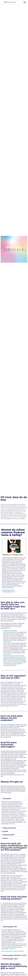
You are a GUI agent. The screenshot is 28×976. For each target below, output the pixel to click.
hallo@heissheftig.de (7, 587)
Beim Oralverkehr (5, 724)
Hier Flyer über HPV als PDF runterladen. (12, 951)
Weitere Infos (7, 641)
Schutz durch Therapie (9, 643)
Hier (4, 663)
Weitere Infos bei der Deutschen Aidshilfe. (14, 662)
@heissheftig (5, 586)
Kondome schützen (8, 630)
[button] (25, 2)
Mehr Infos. (15, 705)
